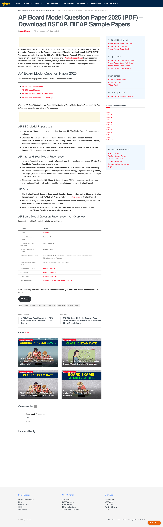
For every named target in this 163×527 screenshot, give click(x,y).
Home (18, 3)
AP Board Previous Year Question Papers (57, 281)
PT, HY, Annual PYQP (115, 159)
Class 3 (109, 117)
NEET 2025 (109, 502)
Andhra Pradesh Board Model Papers (121, 63)
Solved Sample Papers (26, 499)
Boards (27, 3)
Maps (110, 167)
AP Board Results (49, 268)
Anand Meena (25, 31)
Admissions (96, 3)
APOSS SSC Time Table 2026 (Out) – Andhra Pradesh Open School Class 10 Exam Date (38, 394)
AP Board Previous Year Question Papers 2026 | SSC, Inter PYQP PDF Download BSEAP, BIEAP (36, 361)
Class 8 (109, 129)
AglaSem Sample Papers (117, 156)
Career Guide (110, 3)
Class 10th (41, 306)
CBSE (20, 507)
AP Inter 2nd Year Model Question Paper (38, 97)
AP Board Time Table (50, 276)
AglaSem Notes (113, 153)
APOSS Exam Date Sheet (117, 79)
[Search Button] (160, 3)
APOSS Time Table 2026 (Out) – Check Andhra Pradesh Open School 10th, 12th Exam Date (79, 393)
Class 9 (109, 132)
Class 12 (109, 139)
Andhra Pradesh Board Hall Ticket (120, 46)
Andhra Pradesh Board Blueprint (119, 68)
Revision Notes (23, 504)
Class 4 (109, 120)
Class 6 (109, 124)
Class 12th (61, 306)
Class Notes (66, 499)
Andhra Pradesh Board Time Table (120, 43)
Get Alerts (155, 523)
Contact (142, 520)
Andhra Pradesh (49, 10)
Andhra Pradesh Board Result (118, 49)
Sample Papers (73, 306)
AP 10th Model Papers (31, 90)
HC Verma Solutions (69, 507)
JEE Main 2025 (110, 499)
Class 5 (109, 122)
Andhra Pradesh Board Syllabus (119, 66)
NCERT (37, 3)
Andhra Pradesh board (74, 58)
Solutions (68, 3)
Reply (29, 421)
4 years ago (41, 414)
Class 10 (109, 134)
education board (74, 197)
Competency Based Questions (118, 164)
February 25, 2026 (39, 31)
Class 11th (51, 306)
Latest (107, 509)
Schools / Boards (28, 10)
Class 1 (109, 112)
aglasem (6, 3)
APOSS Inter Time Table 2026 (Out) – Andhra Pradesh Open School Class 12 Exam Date (81, 362)
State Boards (39, 10)
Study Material (52, 3)
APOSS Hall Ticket (114, 82)
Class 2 (109, 115)
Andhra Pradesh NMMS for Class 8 (120, 96)
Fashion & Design (111, 507)
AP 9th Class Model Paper (32, 86)
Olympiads (81, 3)
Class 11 (109, 137)
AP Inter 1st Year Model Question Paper (37, 93)
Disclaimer (111, 520)
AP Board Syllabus (49, 272)
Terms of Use (121, 520)
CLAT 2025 (109, 504)
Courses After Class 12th (70, 509)
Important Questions (115, 161)
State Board (22, 509)
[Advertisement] (59, 42)
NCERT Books (67, 504)
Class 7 (109, 127)
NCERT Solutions (68, 502)
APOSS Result (113, 85)
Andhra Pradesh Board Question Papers (122, 60)
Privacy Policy (132, 520)
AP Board (46, 233)
